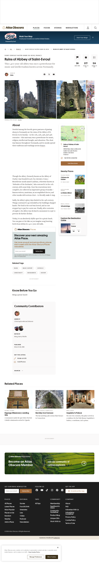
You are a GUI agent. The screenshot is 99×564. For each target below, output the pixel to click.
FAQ (66, 506)
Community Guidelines (54, 511)
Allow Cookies (51, 557)
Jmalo (20, 120)
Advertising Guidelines (69, 513)
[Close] (58, 547)
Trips (37, 499)
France (42, 146)
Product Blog (55, 515)
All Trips (38, 503)
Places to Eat (9, 513)
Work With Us (55, 521)
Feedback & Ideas (55, 507)
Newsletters (24, 522)
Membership (55, 503)
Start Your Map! (82, 37)
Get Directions (73, 163)
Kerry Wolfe (22, 336)
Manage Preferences (36, 557)
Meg (16, 336)
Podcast (23, 519)
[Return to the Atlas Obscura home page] (13, 27)
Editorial (24, 499)
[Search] (95, 27)
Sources (17, 370)
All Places (8, 503)
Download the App (78, 491)
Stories (22, 503)
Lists (21, 513)
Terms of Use (23, 256)
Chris (11, 75)
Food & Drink (24, 506)
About (67, 503)
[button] (77, 57)
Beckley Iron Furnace (44, 413)
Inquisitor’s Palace (74, 413)
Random (8, 516)
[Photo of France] (65, 228)
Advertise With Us (72, 509)
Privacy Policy (70, 517)
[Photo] (80, 179)
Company (69, 499)
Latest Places (10, 506)
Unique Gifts (54, 518)
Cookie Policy (70, 520)
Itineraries (23, 509)
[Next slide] (94, 99)
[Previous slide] (5, 99)
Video (22, 516)
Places (7, 499)
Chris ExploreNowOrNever (23, 321)
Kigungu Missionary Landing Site (17, 414)
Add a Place (9, 522)
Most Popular (10, 509)
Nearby (7, 519)
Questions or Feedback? (49, 537)
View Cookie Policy (34, 552)
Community (55, 499)
